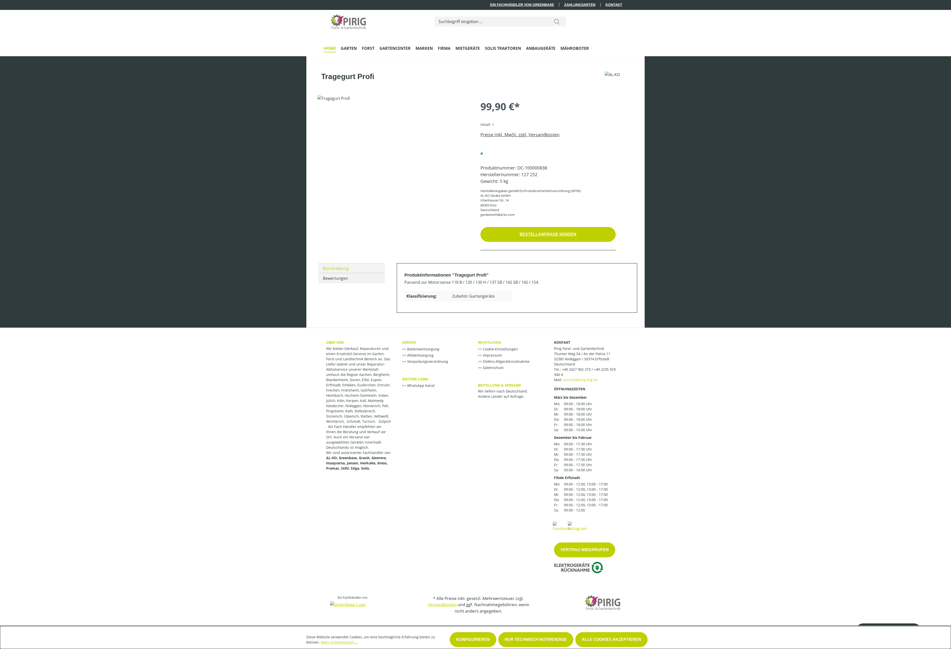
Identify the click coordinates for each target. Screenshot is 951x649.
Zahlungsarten (579, 5)
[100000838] (393, 148)
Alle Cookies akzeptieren (611, 639)
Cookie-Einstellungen (500, 349)
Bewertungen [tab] (335, 278)
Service (409, 342)
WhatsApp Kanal (420, 385)
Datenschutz (493, 367)
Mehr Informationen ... (339, 642)
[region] (394, 148)
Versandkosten (442, 604)
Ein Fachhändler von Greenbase (522, 5)
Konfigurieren (473, 639)
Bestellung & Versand (499, 385)
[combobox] (491, 22)
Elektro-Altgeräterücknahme (505, 361)
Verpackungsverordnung (427, 361)
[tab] (351, 268)
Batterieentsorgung (422, 349)
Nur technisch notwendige (536, 639)
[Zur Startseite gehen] (348, 20)
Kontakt (614, 5)
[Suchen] (557, 22)
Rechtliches (489, 342)
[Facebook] (562, 526)
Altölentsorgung (420, 355)
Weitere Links (415, 379)
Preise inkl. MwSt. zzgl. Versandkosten (519, 135)
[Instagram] (577, 526)
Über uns (335, 342)
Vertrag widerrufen (584, 550)
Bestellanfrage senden (548, 234)
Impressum (492, 355)
